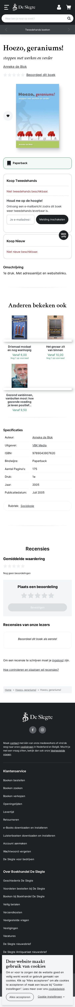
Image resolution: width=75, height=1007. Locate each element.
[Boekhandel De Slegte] (24, 7)
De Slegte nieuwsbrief (17, 943)
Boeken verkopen (14, 796)
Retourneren (11, 819)
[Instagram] (42, 730)
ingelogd (58, 660)
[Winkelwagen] (68, 7)
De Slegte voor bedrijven (18, 859)
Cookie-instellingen (50, 996)
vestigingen (26, 746)
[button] (6, 29)
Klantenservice (14, 771)
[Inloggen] (59, 7)
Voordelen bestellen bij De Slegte (24, 888)
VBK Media (39, 445)
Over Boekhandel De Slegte (24, 872)
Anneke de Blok (15, 67)
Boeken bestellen (14, 780)
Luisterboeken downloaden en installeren (29, 835)
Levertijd (8, 811)
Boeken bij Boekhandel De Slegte (24, 896)
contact (14, 742)
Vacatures (9, 935)
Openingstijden (12, 803)
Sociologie (27, 505)
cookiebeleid (56, 988)
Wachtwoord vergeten (17, 851)
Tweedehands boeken (37, 29)
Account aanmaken (15, 843)
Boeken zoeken (13, 788)
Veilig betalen (11, 904)
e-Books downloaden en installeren (25, 827)
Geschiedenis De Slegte (18, 880)
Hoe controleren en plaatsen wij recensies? (31, 669)
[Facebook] (33, 730)
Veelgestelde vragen (16, 920)
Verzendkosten (12, 912)
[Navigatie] (7, 7)
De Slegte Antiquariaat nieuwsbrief (25, 951)
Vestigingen (10, 928)
